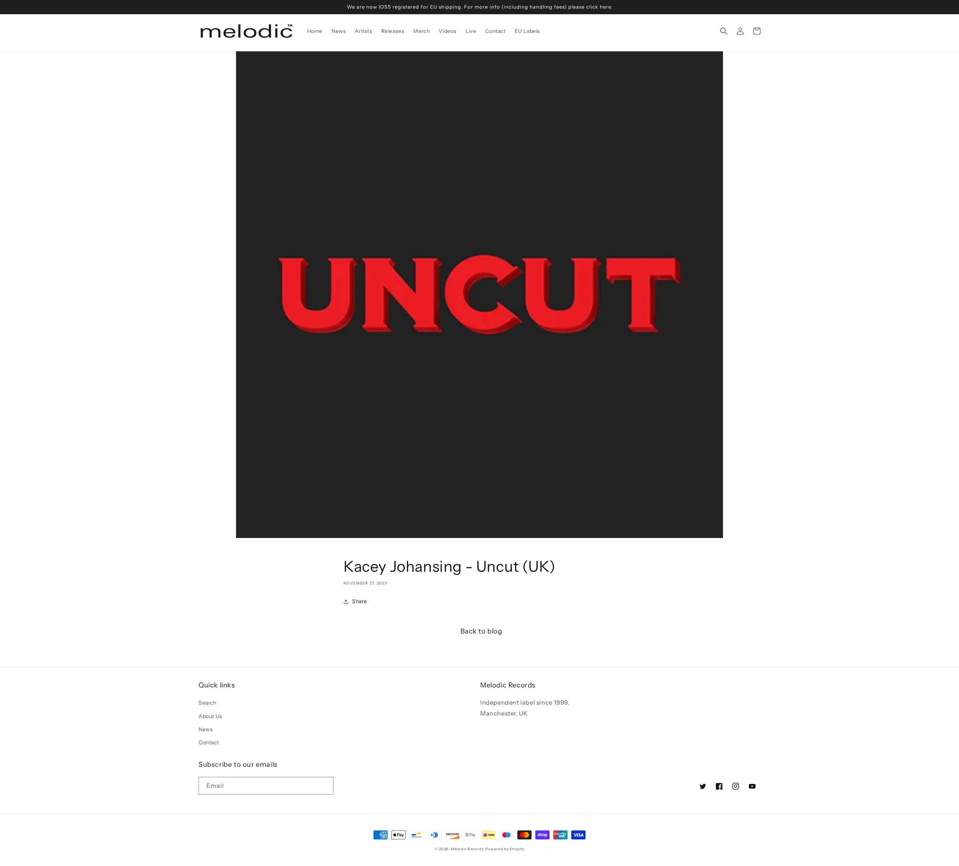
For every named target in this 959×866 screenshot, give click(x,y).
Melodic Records (467, 849)
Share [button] (359, 601)
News (206, 729)
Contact (209, 742)
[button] (724, 31)
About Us (211, 716)
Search (208, 702)
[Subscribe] (325, 785)
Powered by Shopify (505, 849)
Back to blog (481, 631)
